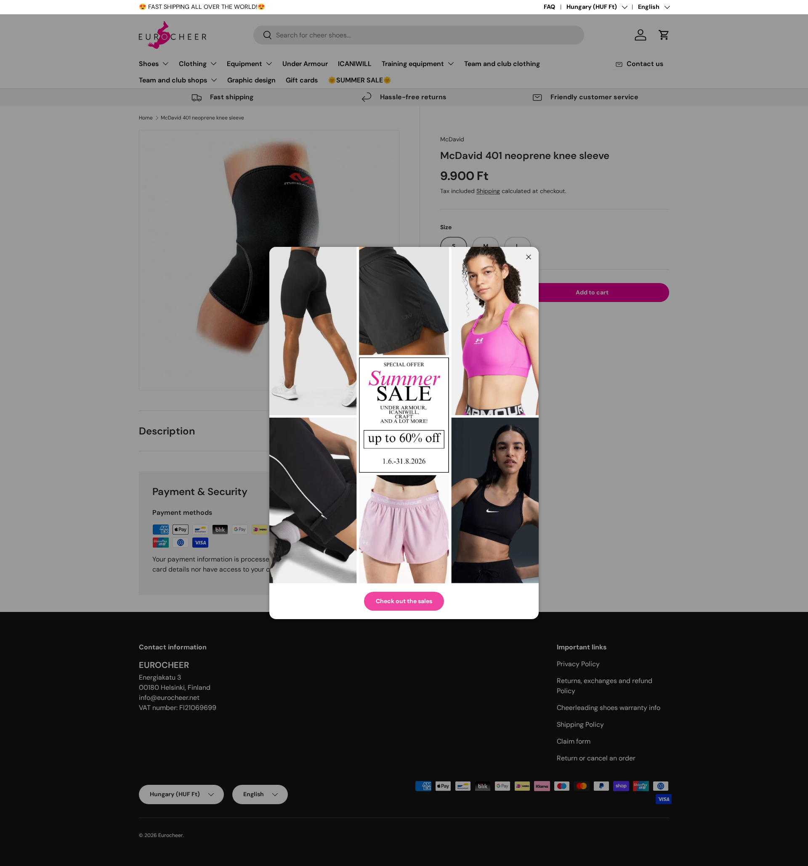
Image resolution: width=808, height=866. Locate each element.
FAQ (549, 7)
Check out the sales (404, 601)
